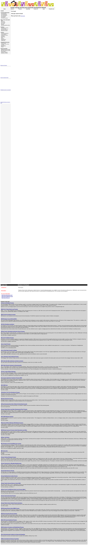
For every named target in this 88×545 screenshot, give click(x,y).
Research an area (4, 30)
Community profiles (4, 35)
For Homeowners (4, 15)
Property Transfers (4, 52)
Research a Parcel (4, 53)
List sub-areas (3, 28)
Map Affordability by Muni (5, 25)
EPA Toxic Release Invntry (5, 50)
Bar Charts (3, 21)
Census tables (3, 34)
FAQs (2, 37)
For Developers (4, 13)
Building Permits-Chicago (5, 49)
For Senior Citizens (4, 18)
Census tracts (3, 43)
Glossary (2, 38)
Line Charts (3, 22)
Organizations (3, 39)
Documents (3, 36)
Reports (2, 24)
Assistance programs (4, 33)
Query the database (4, 29)
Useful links (3, 40)
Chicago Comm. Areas (5, 44)
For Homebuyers (4, 14)
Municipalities (3, 45)
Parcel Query (3, 51)
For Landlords (3, 16)
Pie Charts (3, 23)
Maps (2, 20)
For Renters (3, 17)
